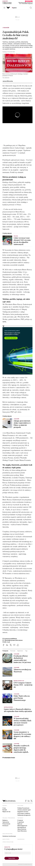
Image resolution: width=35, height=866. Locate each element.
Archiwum (5, 825)
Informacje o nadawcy (24, 813)
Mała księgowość (22, 825)
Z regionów (6, 27)
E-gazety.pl (21, 822)
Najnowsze (20, 650)
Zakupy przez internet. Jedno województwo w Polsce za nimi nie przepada (22, 424)
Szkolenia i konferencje (9, 836)
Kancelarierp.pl (22, 827)
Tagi (26, 650)
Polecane (12, 650)
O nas (4, 808)
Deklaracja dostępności (24, 815)
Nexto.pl (20, 824)
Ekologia (16, 236)
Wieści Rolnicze (22, 829)
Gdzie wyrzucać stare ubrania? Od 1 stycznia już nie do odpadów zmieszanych (22, 241)
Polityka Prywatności (23, 808)
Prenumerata (6, 824)
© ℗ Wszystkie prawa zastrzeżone (13, 640)
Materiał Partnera (8, 707)
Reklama (5, 820)
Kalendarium (21, 839)
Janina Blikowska (8, 81)
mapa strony (6, 839)
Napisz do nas (6, 811)
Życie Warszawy (22, 831)
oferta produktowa (8, 842)
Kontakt (5, 810)
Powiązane (5, 650)
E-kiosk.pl (20, 820)
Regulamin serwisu (23, 811)
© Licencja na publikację (10, 638)
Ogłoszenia (6, 822)
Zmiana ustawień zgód (24, 810)
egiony (14, 8)
